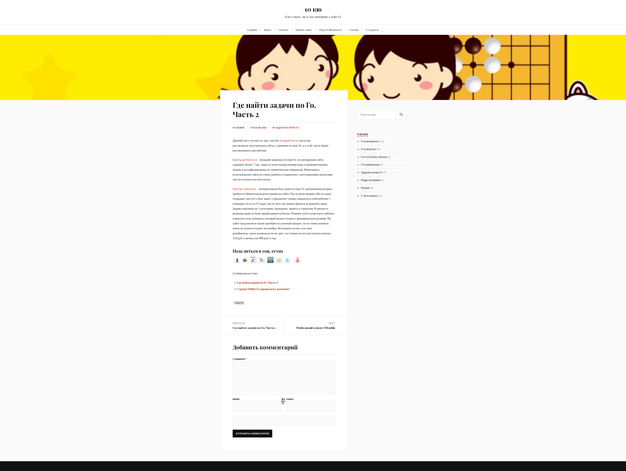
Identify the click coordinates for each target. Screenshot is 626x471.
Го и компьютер (370, 164)
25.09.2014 (260, 127)
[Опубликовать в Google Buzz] (245, 262)
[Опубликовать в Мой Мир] (270, 262)
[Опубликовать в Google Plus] (253, 262)
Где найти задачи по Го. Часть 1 (257, 282)
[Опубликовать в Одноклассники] (279, 262)
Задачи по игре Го (287, 127)
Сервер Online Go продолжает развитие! (263, 289)
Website (283, 401)
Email (290, 399)
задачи (239, 303)
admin (240, 127)
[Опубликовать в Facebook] (236, 262)
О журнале (372, 29)
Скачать (283, 29)
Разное (365, 187)
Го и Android (368, 149)
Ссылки (354, 29)
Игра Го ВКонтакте (330, 29)
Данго (267, 29)
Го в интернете (370, 141)
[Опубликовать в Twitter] (287, 262)
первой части (290, 140)
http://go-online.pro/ (244, 189)
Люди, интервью (370, 180)
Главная (252, 29)
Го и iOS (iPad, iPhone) (374, 156)
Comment (239, 359)
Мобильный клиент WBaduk (315, 328)
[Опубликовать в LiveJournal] (262, 262)
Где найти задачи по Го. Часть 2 (274, 109)
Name (236, 399)
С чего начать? (369, 195)
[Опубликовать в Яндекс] (297, 262)
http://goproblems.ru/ (245, 160)
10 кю (313, 9)
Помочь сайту (304, 29)
